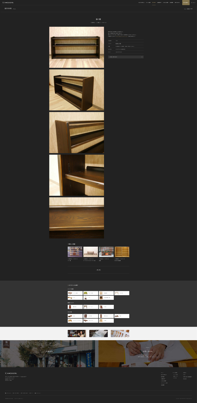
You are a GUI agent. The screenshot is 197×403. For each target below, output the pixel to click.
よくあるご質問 (165, 2)
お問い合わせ (177, 2)
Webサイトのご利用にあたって (19, 398)
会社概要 (171, 2)
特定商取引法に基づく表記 (9, 398)
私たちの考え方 (141, 2)
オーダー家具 (175, 374)
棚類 (120, 43)
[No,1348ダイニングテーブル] (121, 36)
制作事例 (154, 2)
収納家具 (117, 43)
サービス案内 (148, 2)
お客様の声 (159, 2)
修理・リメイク (175, 376)
